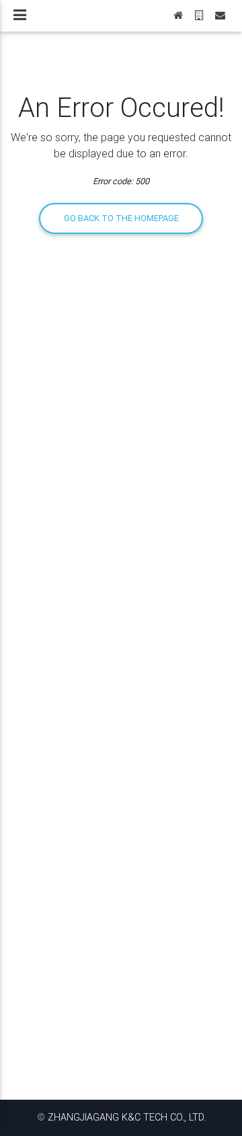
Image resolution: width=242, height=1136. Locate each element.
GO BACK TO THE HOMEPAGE (121, 218)
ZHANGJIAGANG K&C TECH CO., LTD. (127, 1117)
